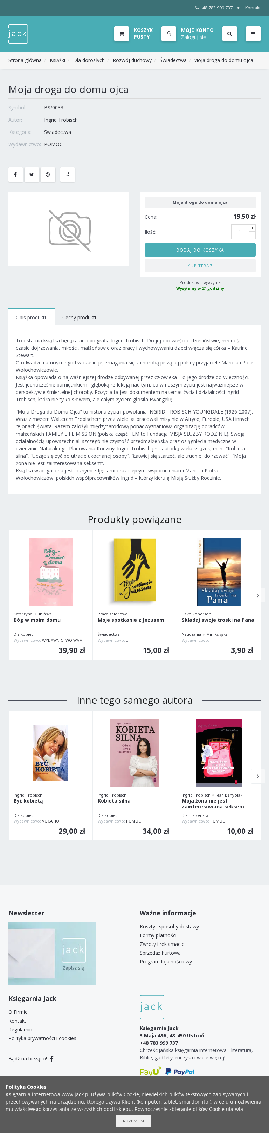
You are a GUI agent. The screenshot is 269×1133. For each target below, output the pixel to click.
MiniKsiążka (217, 634)
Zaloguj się (193, 37)
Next (258, 595)
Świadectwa (173, 60)
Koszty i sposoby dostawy (169, 926)
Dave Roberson (196, 613)
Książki (57, 60)
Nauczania (191, 634)
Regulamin (20, 1029)
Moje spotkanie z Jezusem (131, 620)
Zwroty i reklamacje (162, 944)
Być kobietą (28, 801)
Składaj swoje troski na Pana (218, 620)
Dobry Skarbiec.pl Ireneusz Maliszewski (163, 640)
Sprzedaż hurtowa (160, 952)
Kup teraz (200, 265)
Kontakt (253, 8)
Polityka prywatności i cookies (42, 1038)
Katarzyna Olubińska (33, 613)
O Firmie (18, 1012)
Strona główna (25, 60)
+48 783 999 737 (216, 8)
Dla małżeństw (195, 815)
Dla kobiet (23, 634)
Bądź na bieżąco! (28, 1058)
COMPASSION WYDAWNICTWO (238, 640)
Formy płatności (158, 935)
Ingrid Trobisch (61, 119)
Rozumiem (133, 1121)
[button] (187, 34)
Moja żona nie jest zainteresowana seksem (213, 804)
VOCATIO (50, 821)
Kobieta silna (114, 801)
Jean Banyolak (229, 795)
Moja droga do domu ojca (223, 60)
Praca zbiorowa (112, 613)
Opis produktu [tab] (32, 317)
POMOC (53, 144)
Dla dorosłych (89, 60)
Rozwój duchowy (132, 60)
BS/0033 (53, 107)
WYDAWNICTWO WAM (62, 640)
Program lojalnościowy (166, 961)
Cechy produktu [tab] (80, 317)
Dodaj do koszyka (200, 250)
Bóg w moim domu (37, 620)
